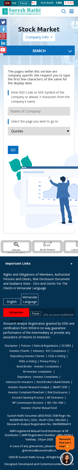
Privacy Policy (48, 361)
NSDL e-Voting (27, 361)
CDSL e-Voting (56, 356)
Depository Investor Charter (27, 356)
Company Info (38, 37)
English (12, 302)
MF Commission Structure (28, 403)
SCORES (66, 346)
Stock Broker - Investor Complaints (37, 366)
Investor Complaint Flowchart (26, 392)
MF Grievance (55, 397)
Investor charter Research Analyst (28, 387)
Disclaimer (11, 346)
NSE (14, 3)
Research (69, 119)
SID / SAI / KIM (55, 403)
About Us (69, 144)
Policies (26, 346)
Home (67, 37)
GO (13, 150)
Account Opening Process (28, 397)
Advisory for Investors (19, 382)
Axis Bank (40, 3)
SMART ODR (60, 387)
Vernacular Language (30, 299)
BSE (7, 3)
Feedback (69, 127)
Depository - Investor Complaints (37, 377)
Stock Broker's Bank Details (53, 382)
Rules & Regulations (46, 346)
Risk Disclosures (57, 392)
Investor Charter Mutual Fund (39, 408)
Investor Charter (19, 351)
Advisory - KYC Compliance (49, 351)
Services (69, 111)
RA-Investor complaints (37, 371)
